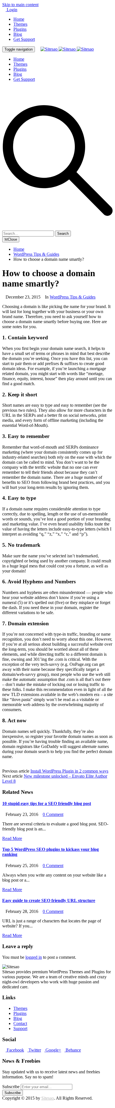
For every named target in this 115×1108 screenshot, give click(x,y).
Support (20, 1028)
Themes (20, 24)
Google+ (52, 1050)
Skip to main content (20, 4)
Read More (12, 838)
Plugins (20, 29)
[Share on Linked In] (17, 766)
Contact (20, 1023)
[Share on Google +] (13, 766)
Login (11, 9)
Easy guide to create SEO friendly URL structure (48, 900)
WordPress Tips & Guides (72, 297)
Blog (17, 34)
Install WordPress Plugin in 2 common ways (69, 771)
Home (18, 19)
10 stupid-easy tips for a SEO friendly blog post (46, 803)
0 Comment (53, 814)
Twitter (34, 1050)
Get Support (24, 39)
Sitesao (47, 1098)
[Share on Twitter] (8, 766)
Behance (72, 1050)
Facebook (15, 1050)
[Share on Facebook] (4, 766)
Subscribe (11, 1086)
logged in (33, 957)
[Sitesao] (67, 49)
